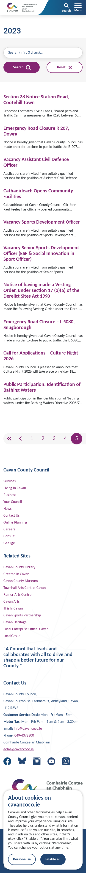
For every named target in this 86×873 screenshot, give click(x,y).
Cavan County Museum (20, 581)
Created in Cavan (16, 574)
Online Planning (15, 522)
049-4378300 (24, 735)
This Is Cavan (13, 608)
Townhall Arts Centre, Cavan (24, 588)
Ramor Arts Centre (17, 595)
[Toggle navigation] (78, 7)
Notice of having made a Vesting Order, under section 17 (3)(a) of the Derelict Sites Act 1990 (41, 291)
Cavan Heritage (15, 622)
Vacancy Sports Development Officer (41, 222)
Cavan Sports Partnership (22, 615)
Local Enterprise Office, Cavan (25, 629)
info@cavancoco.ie (28, 729)
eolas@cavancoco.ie (18, 749)
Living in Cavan (14, 488)
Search (19, 67)
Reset (62, 67)
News (7, 509)
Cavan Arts (11, 602)
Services (9, 481)
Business (9, 495)
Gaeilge (9, 543)
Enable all (53, 859)
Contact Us (11, 516)
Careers (9, 529)
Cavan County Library (19, 567)
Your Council (12, 502)
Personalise (22, 859)
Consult (8, 536)
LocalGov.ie (11, 636)
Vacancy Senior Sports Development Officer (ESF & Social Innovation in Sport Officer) (41, 254)
